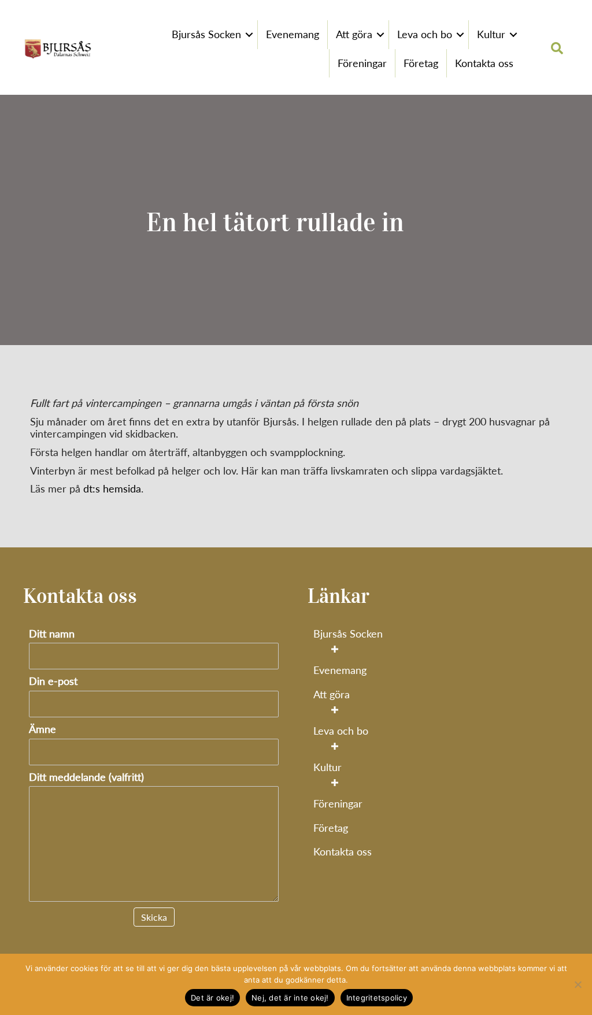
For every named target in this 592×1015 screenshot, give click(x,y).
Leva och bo (424, 34)
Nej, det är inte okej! (290, 997)
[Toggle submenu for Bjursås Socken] (334, 648)
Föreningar (362, 63)
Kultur (491, 34)
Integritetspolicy (376, 997)
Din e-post (53, 681)
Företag (421, 63)
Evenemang (292, 34)
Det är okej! (212, 997)
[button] (249, 34)
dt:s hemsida (112, 488)
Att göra (354, 34)
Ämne (42, 729)
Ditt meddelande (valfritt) (86, 777)
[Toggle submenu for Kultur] (334, 783)
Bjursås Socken (206, 34)
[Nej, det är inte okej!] (577, 984)
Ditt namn (52, 634)
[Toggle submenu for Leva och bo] (334, 746)
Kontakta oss (484, 63)
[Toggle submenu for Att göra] (334, 709)
